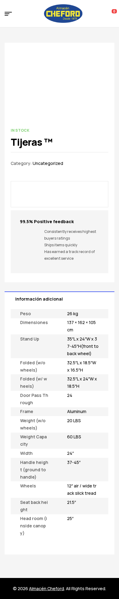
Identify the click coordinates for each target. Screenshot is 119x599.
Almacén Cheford (46, 588)
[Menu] (10, 14)
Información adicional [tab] (39, 299)
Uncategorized (48, 163)
